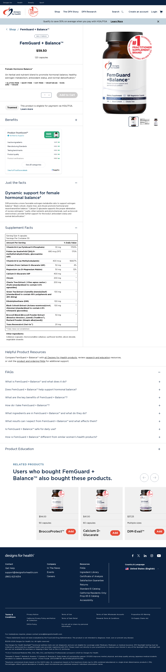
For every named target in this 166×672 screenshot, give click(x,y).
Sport (42, 2)
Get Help (10, 568)
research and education (98, 358)
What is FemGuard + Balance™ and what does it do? (36, 382)
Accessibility (86, 600)
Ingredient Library (89, 572)
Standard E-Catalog (90, 589)
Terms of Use (67, 614)
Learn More (117, 21)
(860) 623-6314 (13, 577)
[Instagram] (151, 556)
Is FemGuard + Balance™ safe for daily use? (30, 429)
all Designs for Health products (60, 358)
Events (50, 572)
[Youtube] (159, 556)
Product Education (19, 449)
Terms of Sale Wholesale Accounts (110, 614)
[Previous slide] (144, 477)
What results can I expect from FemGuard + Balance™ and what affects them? (51, 421)
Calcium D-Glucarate (91, 533)
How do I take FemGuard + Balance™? (27, 405)
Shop (12, 29)
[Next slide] (154, 477)
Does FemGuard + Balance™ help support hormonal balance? (41, 390)
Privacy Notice (32, 614)
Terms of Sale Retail (70, 618)
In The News (53, 568)
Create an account (138, 12)
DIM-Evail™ (135, 531)
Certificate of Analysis (91, 576)
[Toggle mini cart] (161, 12)
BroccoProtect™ (51, 531)
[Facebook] (132, 556)
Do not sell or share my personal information (75, 625)
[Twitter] (138, 556)
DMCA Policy (32, 624)
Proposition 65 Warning (140, 614)
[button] (124, 72)
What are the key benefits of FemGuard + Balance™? (36, 397)
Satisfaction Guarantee (92, 581)
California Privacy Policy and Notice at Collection (41, 619)
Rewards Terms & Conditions (107, 618)
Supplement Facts (19, 227)
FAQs (9, 372)
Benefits (11, 120)
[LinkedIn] (145, 556)
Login (154, 12)
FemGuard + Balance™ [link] (34, 29)
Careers (51, 576)
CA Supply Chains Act (139, 618)
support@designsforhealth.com (21, 572)
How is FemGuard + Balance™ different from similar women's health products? (51, 437)
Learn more (27, 109)
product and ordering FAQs (31, 361)
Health (19, 2)
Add (71, 531)
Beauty (31, 2)
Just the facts (15, 182)
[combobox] (142, 568)
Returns (84, 585)
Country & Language (135, 565)
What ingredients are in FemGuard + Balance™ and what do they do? (46, 413)
